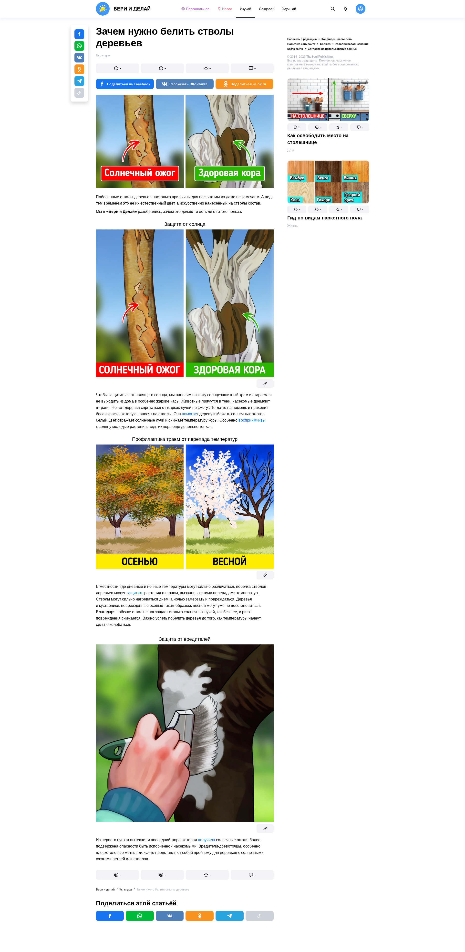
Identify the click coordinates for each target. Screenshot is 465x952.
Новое (227, 9)
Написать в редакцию (302, 39)
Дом (290, 150)
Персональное (197, 9)
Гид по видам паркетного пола (324, 217)
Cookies (325, 43)
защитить (134, 593)
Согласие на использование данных (332, 48)
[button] (296, 127)
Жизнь (292, 226)
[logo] (123, 9)
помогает (190, 414)
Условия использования (351, 43)
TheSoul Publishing (319, 56)
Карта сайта (295, 48)
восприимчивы (252, 420)
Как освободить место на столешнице (318, 139)
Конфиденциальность (336, 39)
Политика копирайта (301, 43)
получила (206, 840)
